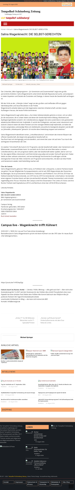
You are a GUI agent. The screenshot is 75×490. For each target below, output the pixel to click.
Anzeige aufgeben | (61, 1)
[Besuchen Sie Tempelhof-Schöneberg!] (15, 18)
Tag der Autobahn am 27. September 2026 (13, 384)
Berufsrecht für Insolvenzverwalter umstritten (14, 399)
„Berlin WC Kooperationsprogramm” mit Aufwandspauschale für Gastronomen (55, 400)
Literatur (33, 84)
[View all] (73, 375)
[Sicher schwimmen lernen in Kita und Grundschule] (29, 432)
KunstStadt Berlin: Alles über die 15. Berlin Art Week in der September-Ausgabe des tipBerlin (55, 385)
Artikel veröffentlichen (49, 1)
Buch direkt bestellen (9, 216)
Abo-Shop (66, 482)
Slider (38, 84)
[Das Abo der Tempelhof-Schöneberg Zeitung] (63, 426)
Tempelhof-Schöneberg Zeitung (20, 11)
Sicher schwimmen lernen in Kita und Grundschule (40, 435)
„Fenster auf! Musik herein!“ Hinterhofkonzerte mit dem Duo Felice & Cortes (52, 320)
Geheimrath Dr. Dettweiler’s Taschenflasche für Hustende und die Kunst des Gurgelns (37, 355)
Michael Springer (7, 84)
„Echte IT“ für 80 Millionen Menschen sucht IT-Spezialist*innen (24, 320)
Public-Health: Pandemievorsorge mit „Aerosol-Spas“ (62, 354)
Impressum (19, 482)
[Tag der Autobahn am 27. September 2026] (19, 381)
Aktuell (9, 29)
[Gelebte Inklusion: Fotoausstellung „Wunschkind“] (29, 462)
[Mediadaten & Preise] (7, 446)
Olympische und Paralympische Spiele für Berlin (52, 392)
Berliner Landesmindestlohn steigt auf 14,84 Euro (12, 361)
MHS (35, 440)
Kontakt (6, 482)
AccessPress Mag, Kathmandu (48, 476)
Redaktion (3, 386)
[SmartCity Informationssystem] (67, 4)
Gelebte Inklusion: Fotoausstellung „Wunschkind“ (40, 463)
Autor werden (70, 1)
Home (3, 29)
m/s (2, 395)
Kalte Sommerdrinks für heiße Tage (40, 449)
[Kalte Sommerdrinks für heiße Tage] (29, 448)
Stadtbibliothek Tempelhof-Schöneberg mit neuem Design (18, 392)
